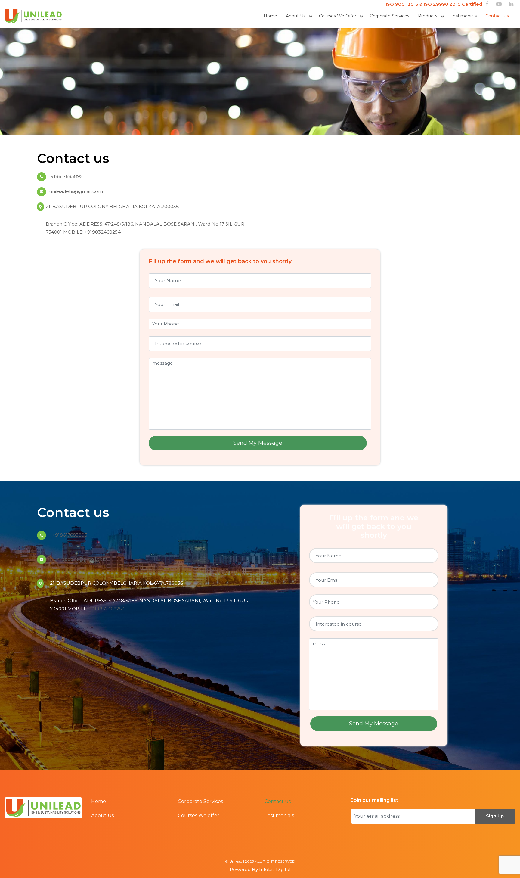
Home (270, 16)
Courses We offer (337, 16)
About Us (295, 16)
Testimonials (464, 16)
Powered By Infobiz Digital (260, 869)
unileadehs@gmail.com (75, 191)
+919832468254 (103, 232)
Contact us (497, 16)
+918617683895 (65, 176)
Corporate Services (389, 16)
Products (427, 16)
